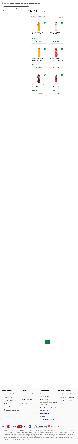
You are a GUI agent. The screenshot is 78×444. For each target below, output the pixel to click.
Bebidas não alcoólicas (16, 3)
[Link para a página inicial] (5, 3)
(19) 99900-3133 (45, 413)
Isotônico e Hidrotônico (32, 3)
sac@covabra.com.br (47, 419)
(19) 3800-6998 (45, 399)
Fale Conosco (45, 394)
